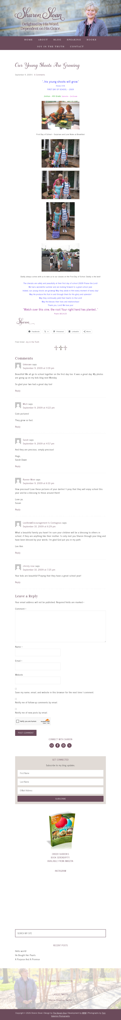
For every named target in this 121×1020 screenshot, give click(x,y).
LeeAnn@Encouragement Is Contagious (42, 523)
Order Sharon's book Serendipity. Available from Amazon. (60, 857)
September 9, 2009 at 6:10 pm (38, 483)
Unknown (27, 364)
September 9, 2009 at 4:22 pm (39, 407)
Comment (20, 609)
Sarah (26, 440)
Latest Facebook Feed (60, 981)
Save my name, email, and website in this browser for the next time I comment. (54, 692)
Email (18, 661)
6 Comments (39, 74)
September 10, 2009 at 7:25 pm (39, 569)
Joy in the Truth (32, 341)
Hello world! (20, 951)
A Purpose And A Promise (27, 959)
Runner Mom (29, 479)
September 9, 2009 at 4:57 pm (38, 443)
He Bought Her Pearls (25, 955)
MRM (84, 1013)
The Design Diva (60, 1013)
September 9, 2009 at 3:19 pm (38, 368)
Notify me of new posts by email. (31, 712)
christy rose (29, 566)
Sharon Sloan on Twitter (60, 1000)
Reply (17, 391)
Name (18, 647)
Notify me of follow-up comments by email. (36, 702)
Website (19, 675)
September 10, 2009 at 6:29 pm (39, 526)
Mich (25, 404)
